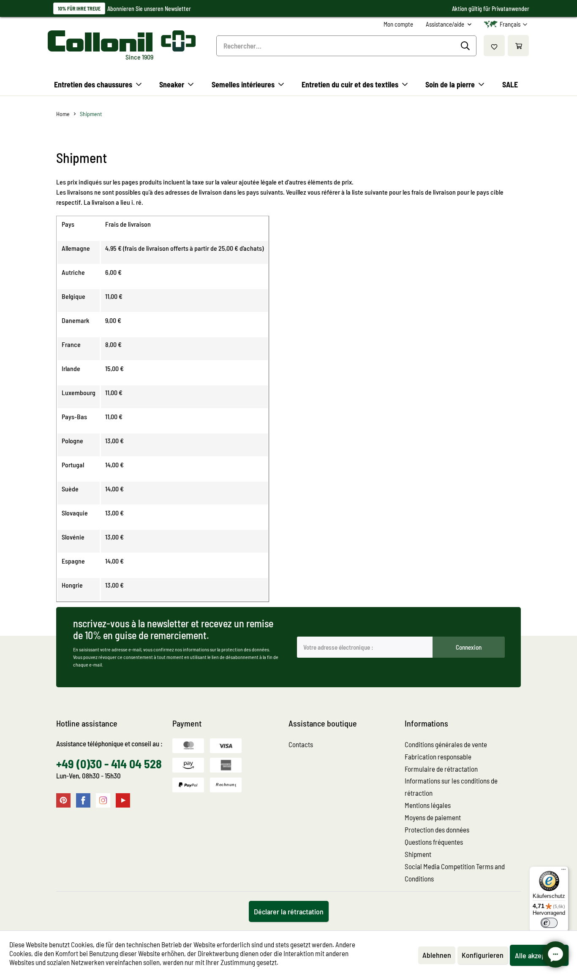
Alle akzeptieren (539, 955)
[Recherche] (466, 46)
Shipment (418, 854)
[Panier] (518, 45)
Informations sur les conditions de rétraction (451, 786)
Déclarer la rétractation (289, 911)
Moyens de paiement (433, 817)
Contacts (300, 744)
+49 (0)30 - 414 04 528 (109, 763)
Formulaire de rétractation (441, 769)
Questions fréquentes (434, 842)
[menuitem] (398, 24)
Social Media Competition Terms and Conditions (455, 872)
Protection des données (437, 829)
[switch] (549, 923)
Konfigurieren (483, 955)
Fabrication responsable (438, 756)
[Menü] (563, 871)
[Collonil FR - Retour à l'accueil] (122, 41)
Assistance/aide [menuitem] (445, 24)
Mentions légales (428, 805)
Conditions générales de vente (446, 744)
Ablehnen (436, 955)
